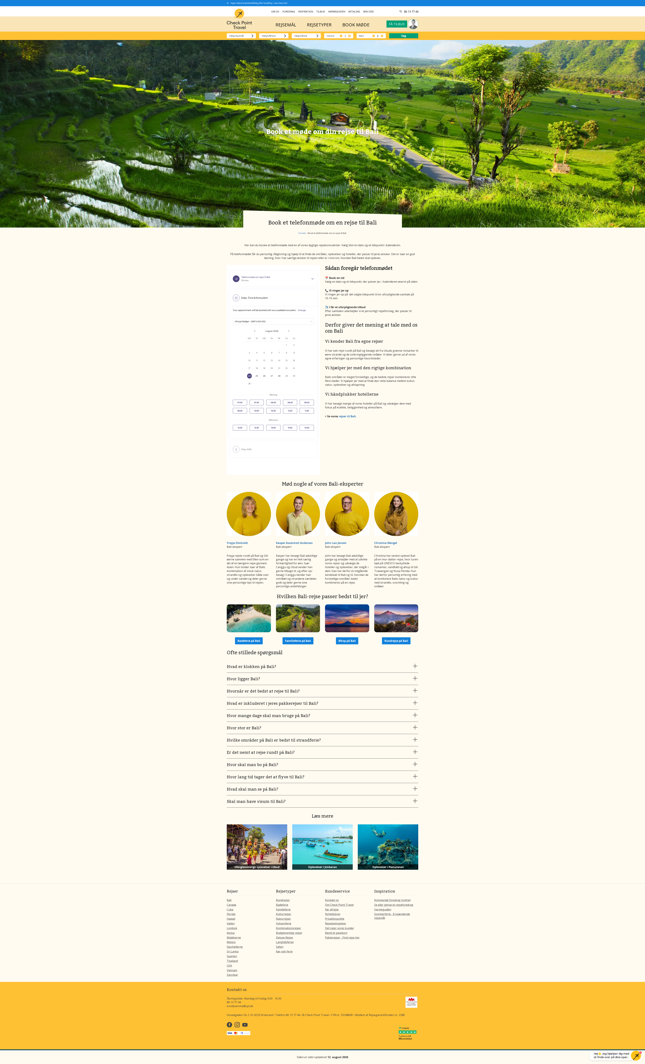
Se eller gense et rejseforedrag (393, 905)
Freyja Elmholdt (237, 543)
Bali (229, 900)
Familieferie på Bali (298, 641)
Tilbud (320, 11)
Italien (231, 923)
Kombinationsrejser (288, 928)
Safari (279, 947)
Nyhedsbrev (332, 914)
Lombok (232, 928)
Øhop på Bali (347, 641)
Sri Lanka (233, 951)
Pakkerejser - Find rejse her (342, 937)
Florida (231, 914)
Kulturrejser (283, 914)
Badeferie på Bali (249, 641)
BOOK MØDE (356, 25)
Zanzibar (232, 975)
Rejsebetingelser (335, 923)
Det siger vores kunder (339, 928)
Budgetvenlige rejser (289, 933)
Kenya (230, 933)
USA (229, 965)
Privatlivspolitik (334, 919)
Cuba (230, 909)
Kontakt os (332, 900)
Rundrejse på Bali (396, 641)
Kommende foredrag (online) (392, 900)
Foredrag (288, 11)
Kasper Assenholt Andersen (294, 543)
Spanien (232, 956)
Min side (368, 11)
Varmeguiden (336, 11)
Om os (275, 11)
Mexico (231, 942)
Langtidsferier (285, 942)
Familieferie (283, 909)
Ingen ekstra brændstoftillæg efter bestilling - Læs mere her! (259, 3)
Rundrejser (283, 900)
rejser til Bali (347, 416)
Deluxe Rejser (284, 937)
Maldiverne (234, 937)
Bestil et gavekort (336, 933)
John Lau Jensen (336, 543)
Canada (231, 905)
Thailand (232, 961)
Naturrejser (283, 919)
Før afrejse (332, 909)
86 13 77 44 (411, 11)
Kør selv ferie (284, 951)
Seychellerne (235, 947)
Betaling (354, 11)
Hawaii (231, 919)
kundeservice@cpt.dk (240, 1006)
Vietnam (232, 970)
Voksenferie (283, 923)
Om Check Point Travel (339, 905)
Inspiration (305, 11)
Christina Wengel (385, 543)
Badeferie (282, 905)
